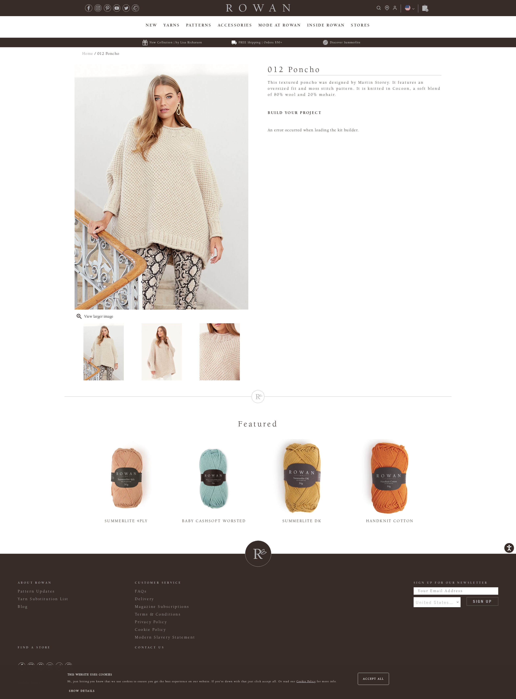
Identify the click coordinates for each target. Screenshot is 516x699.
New (151, 25)
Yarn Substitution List (43, 599)
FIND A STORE (34, 647)
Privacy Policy (151, 622)
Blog (23, 606)
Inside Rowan (326, 25)
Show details (82, 691)
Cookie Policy (306, 681)
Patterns (199, 25)
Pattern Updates (36, 591)
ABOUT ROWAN (35, 582)
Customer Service (158, 582)
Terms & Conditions (158, 614)
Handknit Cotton (390, 521)
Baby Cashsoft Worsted (214, 521)
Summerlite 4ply (126, 521)
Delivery (144, 599)
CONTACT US (149, 647)
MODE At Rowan (279, 25)
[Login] (395, 9)
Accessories (235, 25)
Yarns (171, 25)
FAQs (141, 591)
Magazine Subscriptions (162, 606)
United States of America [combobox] (437, 602)
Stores (360, 25)
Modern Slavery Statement (165, 637)
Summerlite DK (302, 521)
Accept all (373, 678)
